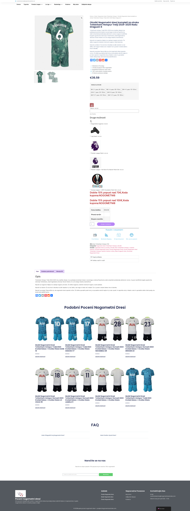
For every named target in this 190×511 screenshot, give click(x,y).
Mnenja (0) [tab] (59, 271)
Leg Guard (96, 136)
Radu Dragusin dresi (120, 251)
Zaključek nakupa (86, 4)
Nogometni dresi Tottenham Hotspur (107, 16)
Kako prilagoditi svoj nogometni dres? (53, 435)
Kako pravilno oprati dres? (108, 435)
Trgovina (26, 4)
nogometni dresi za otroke (102, 247)
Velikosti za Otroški (96, 84)
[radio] (97, 89)
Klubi (96, 16)
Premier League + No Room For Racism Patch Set (107, 169)
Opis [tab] (37, 271)
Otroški (119, 246)
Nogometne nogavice (99, 123)
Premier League (36, 4)
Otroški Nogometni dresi (102, 249)
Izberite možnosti (40, 356)
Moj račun (76, 4)
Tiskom (94, 108)
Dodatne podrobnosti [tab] (47, 271)
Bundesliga (57, 4)
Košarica (67, 4)
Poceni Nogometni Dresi (116, 249)
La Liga (47, 4)
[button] (81, 18)
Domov (19, 4)
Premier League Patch (99, 153)
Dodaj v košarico (106, 224)
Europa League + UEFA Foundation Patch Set (106, 190)
